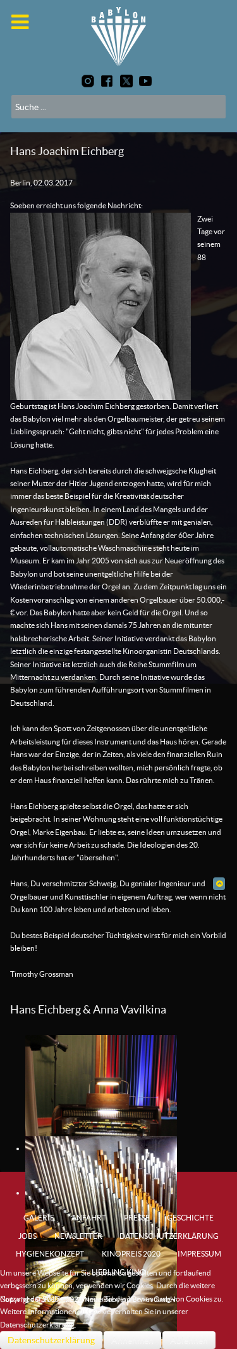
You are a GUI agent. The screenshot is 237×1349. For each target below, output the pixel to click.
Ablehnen (189, 1340)
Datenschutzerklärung (51, 1340)
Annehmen (132, 1340)
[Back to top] (219, 883)
